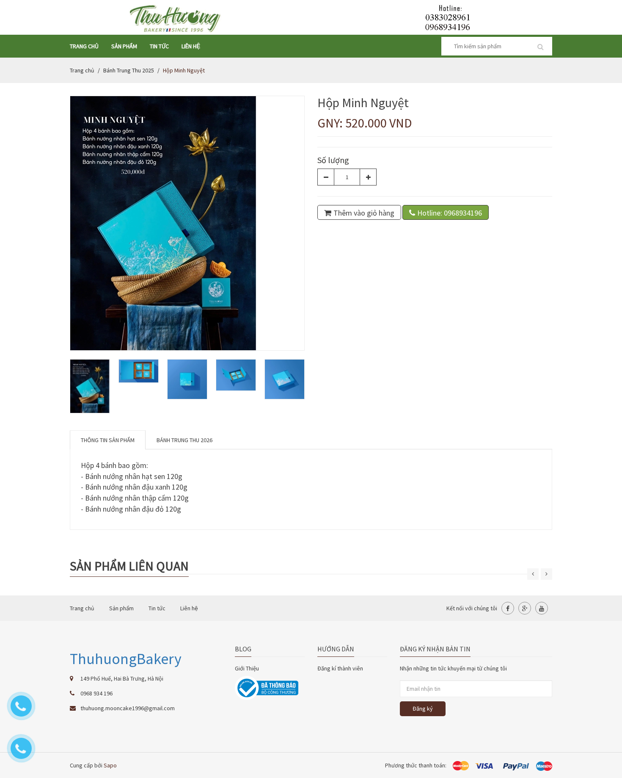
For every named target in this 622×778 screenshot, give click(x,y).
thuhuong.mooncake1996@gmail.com (127, 708)
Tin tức (159, 46)
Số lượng (333, 160)
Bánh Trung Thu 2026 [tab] (184, 440)
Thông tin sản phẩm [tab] (108, 440)
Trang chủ (84, 46)
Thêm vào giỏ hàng (363, 213)
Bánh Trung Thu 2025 (128, 70)
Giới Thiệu (247, 668)
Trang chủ (82, 70)
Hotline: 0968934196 (449, 213)
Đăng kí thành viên (340, 668)
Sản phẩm (124, 46)
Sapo (110, 765)
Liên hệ (191, 46)
